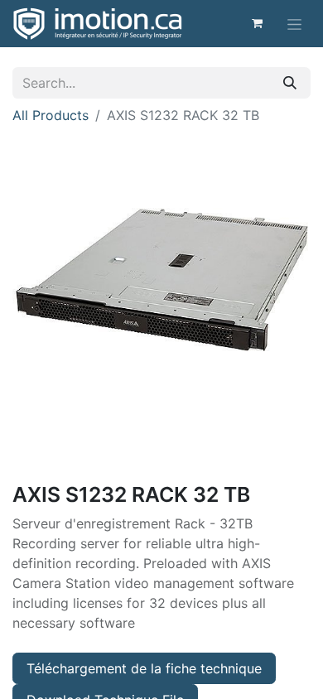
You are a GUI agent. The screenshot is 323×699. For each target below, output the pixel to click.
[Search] (290, 83)
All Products (50, 115)
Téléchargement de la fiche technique (144, 668)
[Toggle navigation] (294, 24)
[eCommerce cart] (257, 23)
